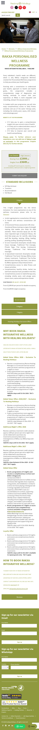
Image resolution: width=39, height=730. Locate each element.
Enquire (4, 712)
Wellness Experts (7, 710)
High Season (25, 155)
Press (25, 708)
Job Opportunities (28, 716)
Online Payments (16, 716)
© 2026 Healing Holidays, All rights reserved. (15, 722)
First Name (5, 622)
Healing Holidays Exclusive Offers (19, 321)
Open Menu (3, 2)
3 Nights (19, 200)
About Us (29, 710)
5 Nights (19, 306)
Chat (21, 726)
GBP (33, 12)
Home (4, 49)
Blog (19, 708)
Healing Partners (19, 710)
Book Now (19, 300)
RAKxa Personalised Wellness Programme (18, 51)
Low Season (13, 155)
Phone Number (15, 664)
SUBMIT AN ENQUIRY (19, 176)
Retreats (12, 49)
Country (4, 664)
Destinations (5, 708)
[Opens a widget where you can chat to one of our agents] (31, 726)
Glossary (6, 214)
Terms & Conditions (7, 718)
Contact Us (5, 716)
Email (3, 630)
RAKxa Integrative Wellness (27, 49)
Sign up (19, 642)
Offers (13, 708)
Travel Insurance (20, 718)
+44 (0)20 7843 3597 (7, 12)
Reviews (19, 597)
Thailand (30, 69)
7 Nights (19, 312)
